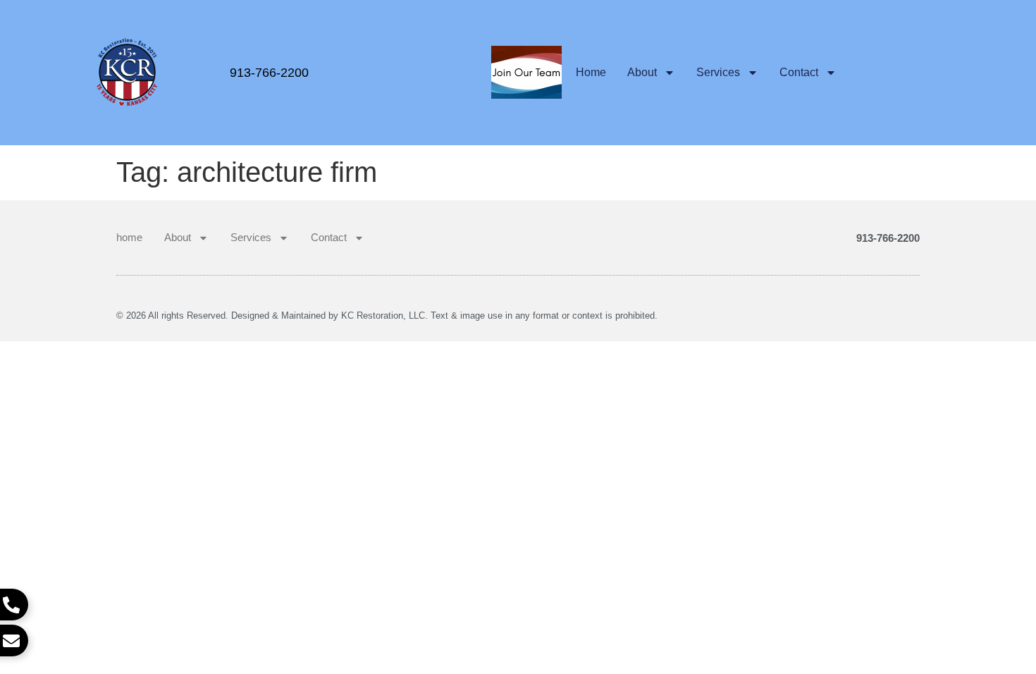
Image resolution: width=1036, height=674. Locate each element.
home (591, 72)
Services (718, 72)
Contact (798, 72)
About (642, 72)
